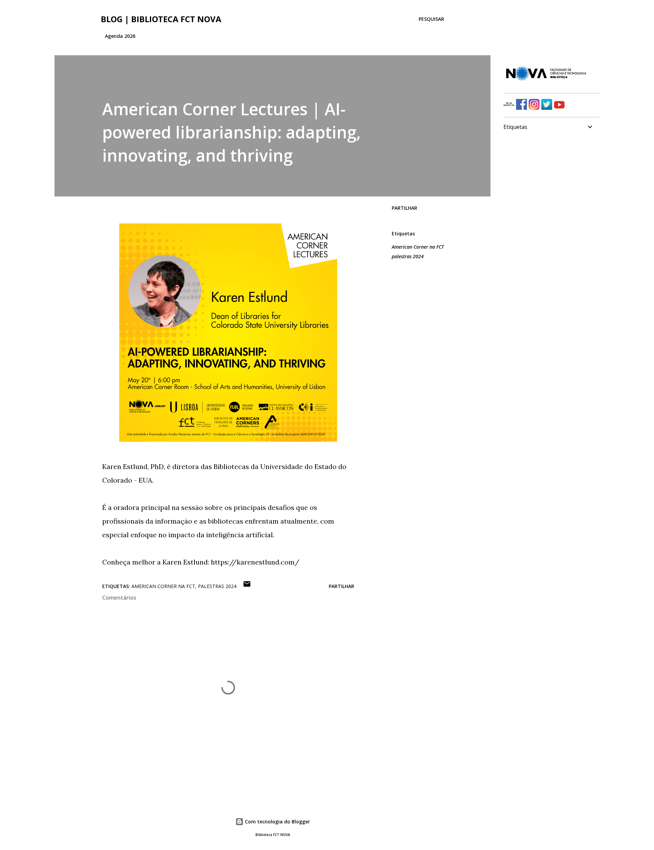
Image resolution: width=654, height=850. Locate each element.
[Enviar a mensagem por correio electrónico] (247, 586)
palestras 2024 (408, 256)
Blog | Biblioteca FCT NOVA (161, 19)
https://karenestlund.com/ (255, 562)
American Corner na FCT (418, 247)
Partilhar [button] (404, 208)
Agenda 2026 (120, 36)
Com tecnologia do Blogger (277, 821)
